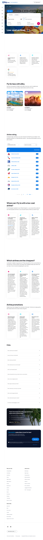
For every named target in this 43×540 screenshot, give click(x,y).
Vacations (26, 11)
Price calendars (27, 485)
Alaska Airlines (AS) (15, 181)
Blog (7, 508)
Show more (35, 444)
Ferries (8, 489)
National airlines (27, 477)
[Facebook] (8, 527)
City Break (33, 11)
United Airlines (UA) (15, 161)
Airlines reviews (27, 479)
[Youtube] (11, 527)
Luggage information (28, 487)
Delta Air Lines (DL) (15, 153)
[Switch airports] (24, 19)
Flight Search (9, 481)
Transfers (8, 498)
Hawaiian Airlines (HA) (15, 185)
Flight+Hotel (9, 479)
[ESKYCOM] (7, 6)
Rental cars (9, 485)
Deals (8, 491)
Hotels (8, 483)
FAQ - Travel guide (28, 489)
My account (38, 2)
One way (16, 14)
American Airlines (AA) (15, 157)
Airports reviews (27, 483)
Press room (8, 510)
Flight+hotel (18, 11)
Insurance (8, 494)
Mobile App (26, 470)
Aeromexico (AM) (14, 188)
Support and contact (10, 518)
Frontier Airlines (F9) (15, 169)
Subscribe (35, 439)
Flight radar (26, 473)
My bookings (9, 516)
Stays (41, 11)
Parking (8, 496)
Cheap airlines (27, 475)
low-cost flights (10, 225)
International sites (11, 531)
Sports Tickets (9, 500)
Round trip (11, 14)
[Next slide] (41, 98)
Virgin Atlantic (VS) (15, 173)
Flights (10, 11)
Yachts (8, 487)
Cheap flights (9, 470)
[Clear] (21, 19)
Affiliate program (9, 514)
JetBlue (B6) (13, 165)
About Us (8, 506)
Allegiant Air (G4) (14, 177)
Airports (26, 481)
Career (8, 512)
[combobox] (14, 19)
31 (27, 194)
